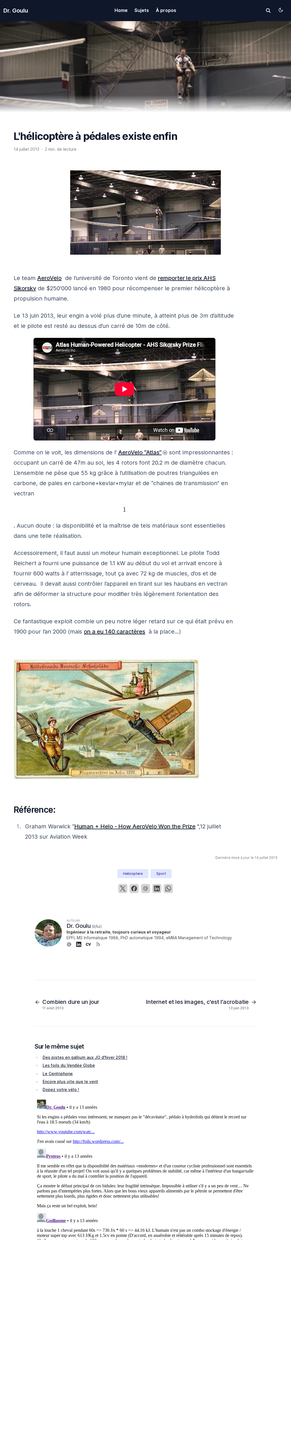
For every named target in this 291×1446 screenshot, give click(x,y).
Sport (161, 873)
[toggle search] (268, 10)
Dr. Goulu (15, 10)
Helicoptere (133, 873)
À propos (166, 10)
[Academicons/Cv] (90, 944)
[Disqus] (145, 1168)
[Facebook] (134, 888)
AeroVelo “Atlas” (140, 452)
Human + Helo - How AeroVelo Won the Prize (135, 826)
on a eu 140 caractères (114, 631)
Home (121, 10)
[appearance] (280, 10)
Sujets (141, 10)
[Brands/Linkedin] (81, 944)
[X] (122, 888)
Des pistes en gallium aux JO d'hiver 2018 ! (85, 1057)
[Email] (145, 888)
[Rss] (100, 944)
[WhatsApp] (168, 888)
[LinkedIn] (156, 888)
